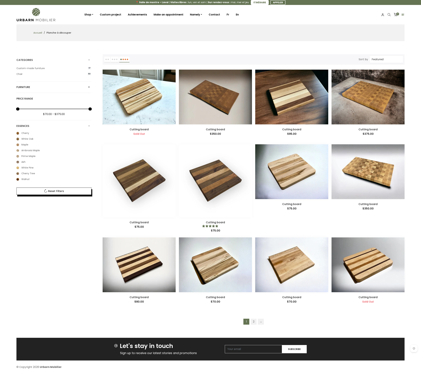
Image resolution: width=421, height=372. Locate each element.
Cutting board (139, 129)
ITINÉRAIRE (259, 2)
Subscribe (294, 349)
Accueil (37, 32)
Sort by (363, 59)
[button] (210, 226)
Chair (53, 74)
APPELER (278, 2)
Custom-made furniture (53, 68)
